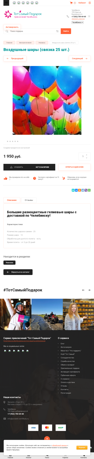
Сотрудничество (67, 358)
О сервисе (65, 379)
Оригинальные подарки (70, 368)
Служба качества (68, 361)
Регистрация (66, 393)
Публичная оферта (68, 375)
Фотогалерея (66, 347)
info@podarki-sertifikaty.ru (18, 419)
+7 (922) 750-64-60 (79, 17)
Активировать (12, 27)
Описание (12, 200)
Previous (83, 290)
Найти (66, 31)
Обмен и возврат (67, 365)
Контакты (64, 389)
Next (89, 290)
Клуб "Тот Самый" (68, 354)
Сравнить (18, 167)
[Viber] (86, 190)
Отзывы (64, 386)
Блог (62, 344)
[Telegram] (82, 190)
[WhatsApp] (89, 190)
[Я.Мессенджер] (73, 190)
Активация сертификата (70, 372)
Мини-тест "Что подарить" (71, 351)
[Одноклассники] (79, 190)
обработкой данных (59, 445)
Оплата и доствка (68, 382)
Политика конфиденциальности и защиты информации (24, 341)
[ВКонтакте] (76, 190)
